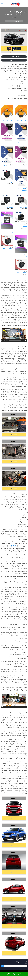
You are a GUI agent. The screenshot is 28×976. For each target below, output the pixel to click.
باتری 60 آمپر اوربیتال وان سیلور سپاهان (21, 255)
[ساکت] (4, 340)
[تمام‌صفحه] (2, 340)
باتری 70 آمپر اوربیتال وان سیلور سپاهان (7, 231)
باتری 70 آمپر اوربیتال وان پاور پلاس (8, 249)
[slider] (15, 340)
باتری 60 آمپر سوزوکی (23, 224)
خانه (22, 14)
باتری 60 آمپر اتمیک (23, 207)
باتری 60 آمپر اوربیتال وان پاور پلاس (22, 273)
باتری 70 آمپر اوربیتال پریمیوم (8, 142)
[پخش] (25, 340)
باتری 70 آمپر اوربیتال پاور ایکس (21, 120)
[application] (14, 334)
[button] (26, 4)
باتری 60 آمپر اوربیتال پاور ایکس (7, 120)
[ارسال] (2, 966)
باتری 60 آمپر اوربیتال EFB (22, 188)
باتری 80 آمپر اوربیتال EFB (22, 142)
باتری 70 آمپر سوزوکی (9, 207)
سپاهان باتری (13, 545)
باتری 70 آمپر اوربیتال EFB (8, 165)
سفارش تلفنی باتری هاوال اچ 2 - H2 (14, 60)
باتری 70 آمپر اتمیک (9, 182)
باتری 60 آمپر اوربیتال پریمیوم (22, 165)
